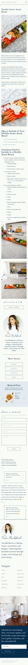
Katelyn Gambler (6, 662)
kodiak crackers (11, 180)
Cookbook (20, 577)
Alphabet (4, 485)
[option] (14, 397)
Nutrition (14, 372)
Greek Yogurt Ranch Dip (10, 139)
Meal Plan (20, 573)
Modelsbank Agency (7, 459)
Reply (3, 468)
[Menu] (21, 2)
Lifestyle (14, 368)
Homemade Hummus (9, 144)
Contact (4, 587)
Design (14, 377)
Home (3, 570)
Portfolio (4, 584)
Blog (3, 577)
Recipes (14, 364)
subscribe (7, 651)
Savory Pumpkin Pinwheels (17, 397)
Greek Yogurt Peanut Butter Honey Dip (14, 142)
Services (4, 580)
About (3, 573)
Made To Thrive (13, 662)
